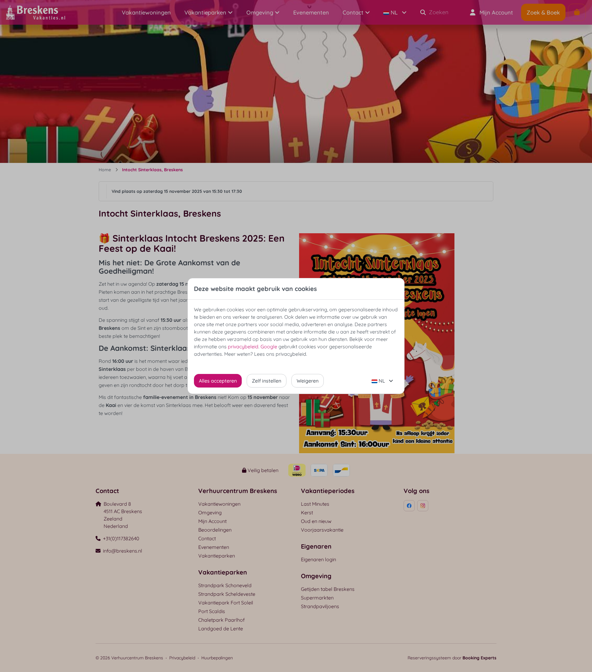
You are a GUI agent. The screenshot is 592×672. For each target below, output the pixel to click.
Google (269, 346)
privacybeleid (243, 346)
